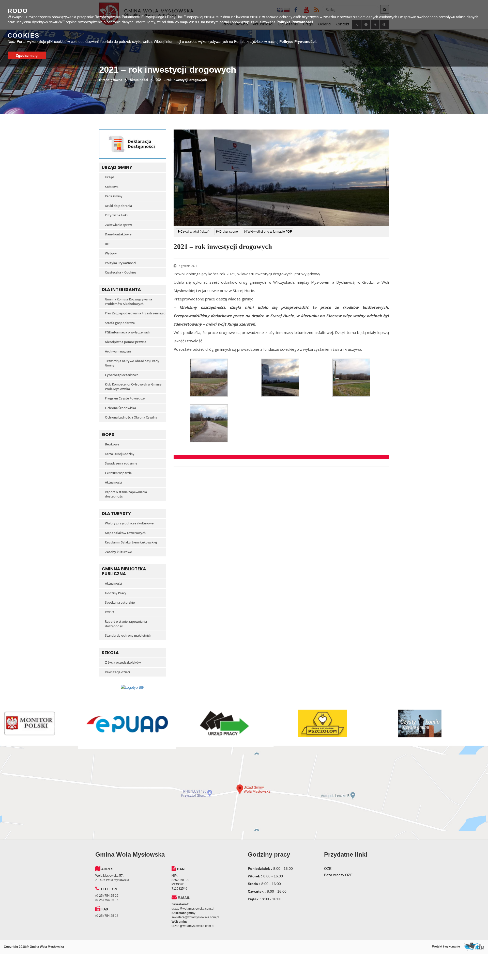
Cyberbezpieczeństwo (122, 375)
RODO (109, 612)
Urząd (109, 177)
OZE (327, 868)
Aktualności (139, 79)
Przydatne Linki (116, 215)
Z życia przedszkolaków (123, 662)
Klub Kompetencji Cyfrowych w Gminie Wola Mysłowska (133, 386)
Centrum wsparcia (118, 473)
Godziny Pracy (115, 593)
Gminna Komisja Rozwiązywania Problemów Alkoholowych (128, 301)
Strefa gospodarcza (120, 323)
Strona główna (110, 79)
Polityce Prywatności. (298, 41)
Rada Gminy (114, 196)
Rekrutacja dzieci (117, 672)
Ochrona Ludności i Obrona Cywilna (131, 417)
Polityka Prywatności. (295, 21)
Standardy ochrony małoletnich (128, 635)
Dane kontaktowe (118, 234)
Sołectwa (111, 187)
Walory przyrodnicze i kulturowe (129, 523)
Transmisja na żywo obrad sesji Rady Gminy (132, 363)
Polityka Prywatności (120, 263)
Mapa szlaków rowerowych (125, 533)
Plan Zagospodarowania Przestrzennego (135, 313)
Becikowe (112, 444)
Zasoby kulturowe (118, 552)
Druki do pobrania (118, 206)
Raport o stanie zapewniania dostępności (126, 494)
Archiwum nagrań (118, 351)
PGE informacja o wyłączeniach (127, 332)
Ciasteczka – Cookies (120, 272)
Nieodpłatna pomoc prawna (125, 342)
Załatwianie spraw (118, 225)
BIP (107, 244)
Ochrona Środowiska (120, 408)
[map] (244, 793)
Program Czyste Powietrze (125, 398)
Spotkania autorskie (120, 602)
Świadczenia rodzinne (121, 463)
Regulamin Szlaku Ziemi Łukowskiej (131, 542)
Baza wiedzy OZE (338, 875)
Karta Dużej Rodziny (119, 454)
